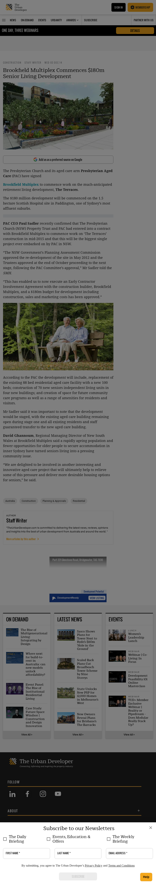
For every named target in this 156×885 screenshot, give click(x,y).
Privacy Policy (93, 865)
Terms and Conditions (121, 865)
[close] (150, 827)
